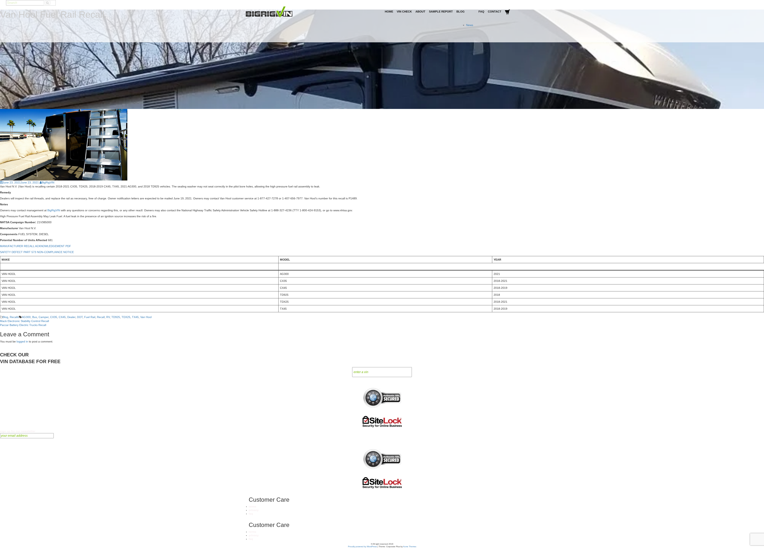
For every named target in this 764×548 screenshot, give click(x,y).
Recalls (14, 317)
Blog (460, 11)
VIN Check (404, 11)
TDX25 (126, 317)
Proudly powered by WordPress (362, 546)
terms (252, 506)
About (420, 11)
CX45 (62, 317)
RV (108, 317)
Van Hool (146, 317)
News (469, 25)
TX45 (135, 317)
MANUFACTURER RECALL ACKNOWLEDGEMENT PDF (35, 246)
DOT (80, 317)
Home (389, 11)
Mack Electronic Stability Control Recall (24, 321)
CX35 (53, 317)
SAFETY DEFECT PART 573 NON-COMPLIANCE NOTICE (37, 252)
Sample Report (441, 11)
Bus (34, 317)
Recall (101, 317)
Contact (494, 11)
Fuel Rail (89, 317)
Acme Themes (409, 546)
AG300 (26, 317)
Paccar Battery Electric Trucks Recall (23, 325)
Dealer (71, 317)
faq (251, 513)
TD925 (115, 317)
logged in (22, 341)
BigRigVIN (48, 182)
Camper (44, 317)
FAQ (481, 11)
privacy (254, 510)
